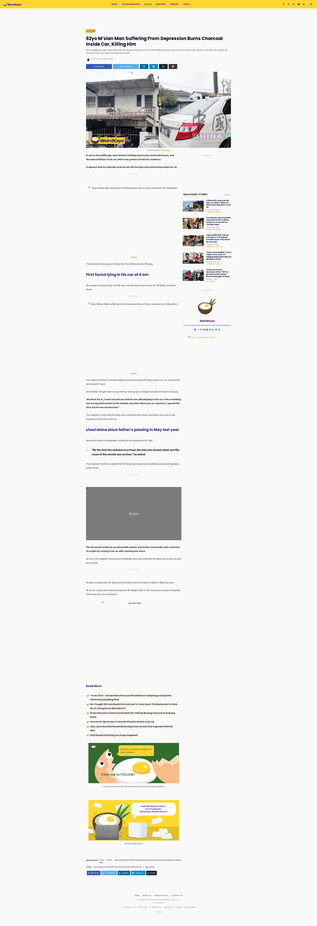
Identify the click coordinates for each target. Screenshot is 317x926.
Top (159, 912)
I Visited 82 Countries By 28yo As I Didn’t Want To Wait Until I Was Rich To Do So (218, 203)
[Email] (163, 66)
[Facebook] (195, 329)
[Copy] (173, 66)
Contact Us (177, 895)
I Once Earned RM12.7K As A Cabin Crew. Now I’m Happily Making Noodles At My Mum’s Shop (218, 255)
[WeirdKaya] (12, 4)
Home (101, 860)
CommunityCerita (214, 212)
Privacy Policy (161, 895)
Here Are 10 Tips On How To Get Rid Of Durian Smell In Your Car (122, 721)
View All (228, 195)
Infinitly (161, 902)
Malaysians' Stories (195, 194)
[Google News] (219, 329)
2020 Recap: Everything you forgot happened (114, 735)
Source (134, 257)
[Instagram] (201, 329)
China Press (165, 150)
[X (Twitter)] (198, 329)
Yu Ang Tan (96, 59)
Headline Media (163, 899)
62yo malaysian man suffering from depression (118, 867)
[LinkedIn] (144, 66)
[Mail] (216, 329)
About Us (146, 895)
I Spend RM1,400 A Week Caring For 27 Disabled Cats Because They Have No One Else (218, 238)
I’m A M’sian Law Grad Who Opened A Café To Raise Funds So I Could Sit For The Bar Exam (218, 221)
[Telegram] (153, 66)
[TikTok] (207, 329)
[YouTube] (204, 329)
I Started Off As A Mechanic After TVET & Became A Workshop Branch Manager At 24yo (218, 273)
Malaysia (150, 867)
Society (90, 31)
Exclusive (210, 281)
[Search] (310, 4)
